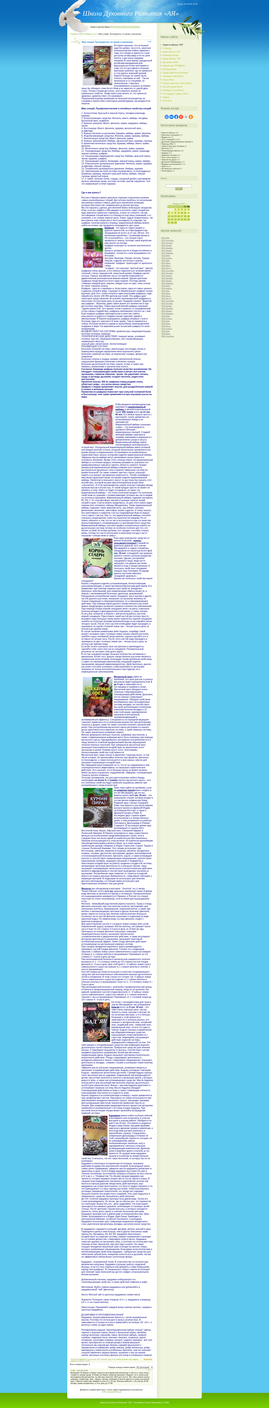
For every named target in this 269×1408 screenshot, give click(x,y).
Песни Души (167, 171)
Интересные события (170, 169)
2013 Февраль (167, 283)
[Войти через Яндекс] (181, 117)
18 (185, 216)
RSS (112, 27)
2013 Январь (166, 281)
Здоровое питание (169, 155)
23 (178, 219)
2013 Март (165, 286)
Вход (137, 27)
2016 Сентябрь (167, 336)
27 (169, 222)
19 (188, 216)
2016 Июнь (166, 334)
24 (182, 219)
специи (118, 1359)
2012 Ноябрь (166, 276)
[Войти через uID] (167, 117)
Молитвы (165, 148)
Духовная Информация (171, 162)
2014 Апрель (166, 319)
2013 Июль (166, 296)
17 (182, 216)
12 (96, 34)
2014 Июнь (166, 324)
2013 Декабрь (167, 309)
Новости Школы (168, 133)
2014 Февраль (167, 314)
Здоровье (82, 1359)
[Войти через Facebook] (176, 117)
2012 (81, 34)
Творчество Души (169, 160)
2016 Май (165, 331)
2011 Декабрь (167, 248)
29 (175, 222)
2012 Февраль (167, 253)
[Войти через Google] (186, 117)
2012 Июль (166, 266)
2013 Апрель (166, 288)
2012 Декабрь (167, 278)
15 (175, 216)
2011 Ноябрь (166, 245)
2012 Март (165, 256)
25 (185, 219)
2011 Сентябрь (167, 240)
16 (178, 216)
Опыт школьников (169, 157)
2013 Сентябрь (167, 301)
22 (175, 219)
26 (188, 219)
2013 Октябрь (167, 303)
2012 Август (166, 268)
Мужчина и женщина (170, 135)
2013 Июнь (166, 293)
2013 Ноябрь (166, 306)
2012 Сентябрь (167, 271)
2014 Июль (166, 326)
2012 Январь (166, 251)
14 (172, 216)
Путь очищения (168, 139)
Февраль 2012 (179, 204)
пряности (74, 1361)
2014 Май (165, 321)
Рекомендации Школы (171, 151)
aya (109, 1359)
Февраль (88, 34)
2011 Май (165, 238)
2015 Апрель (166, 329)
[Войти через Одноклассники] (191, 117)
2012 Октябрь (167, 273)
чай (130, 1359)
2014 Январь (166, 311)
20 (169, 219)
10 (182, 213)
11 (185, 213)
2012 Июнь (166, 263)
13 (169, 216)
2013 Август (166, 298)
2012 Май (165, 261)
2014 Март (165, 316)
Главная (118, 27)
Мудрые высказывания (171, 164)
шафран (135, 1359)
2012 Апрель (166, 258)
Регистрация (129, 27)
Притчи (165, 166)
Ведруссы (166, 137)
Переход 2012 (167, 144)
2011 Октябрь (167, 243)
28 (172, 222)
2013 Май (165, 291)
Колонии (125, 1359)
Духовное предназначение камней (176, 142)
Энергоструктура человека (173, 146)
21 (172, 219)
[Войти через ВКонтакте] (171, 117)
